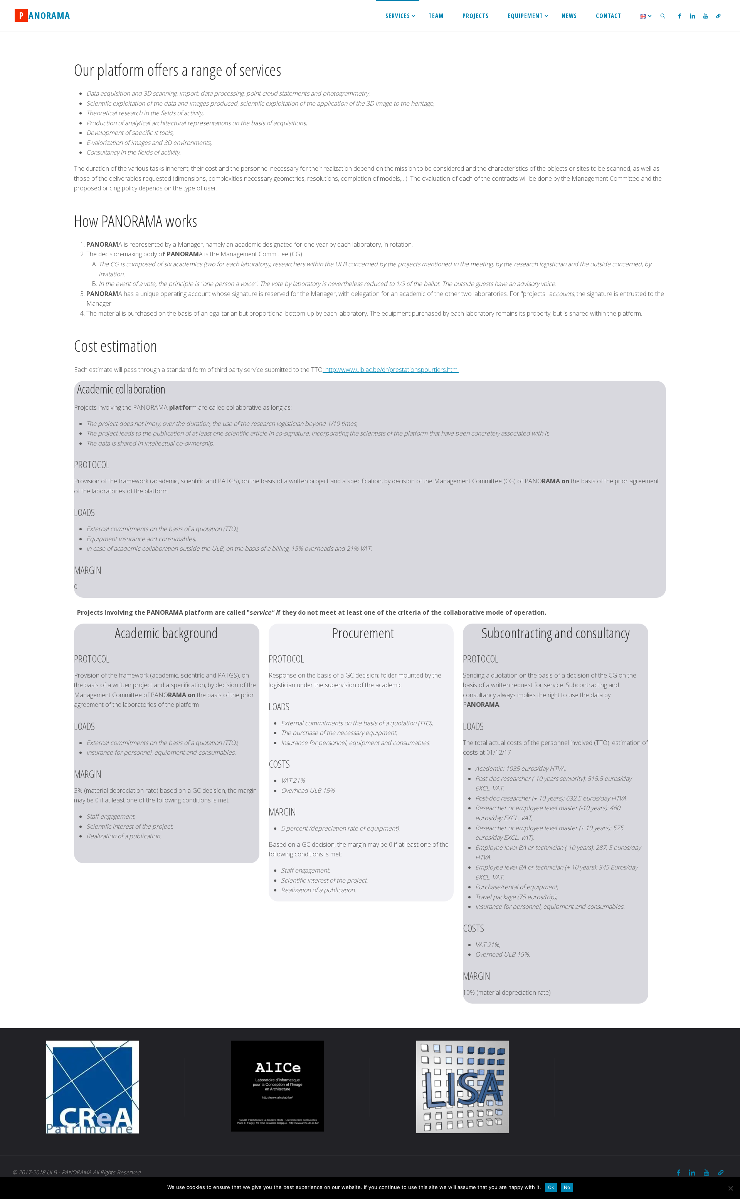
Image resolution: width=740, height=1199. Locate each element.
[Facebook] (679, 16)
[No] (730, 1188)
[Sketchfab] (718, 16)
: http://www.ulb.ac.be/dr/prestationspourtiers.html (391, 369)
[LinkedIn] (692, 16)
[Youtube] (705, 16)
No (567, 1187)
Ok (551, 1187)
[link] (663, 15)
